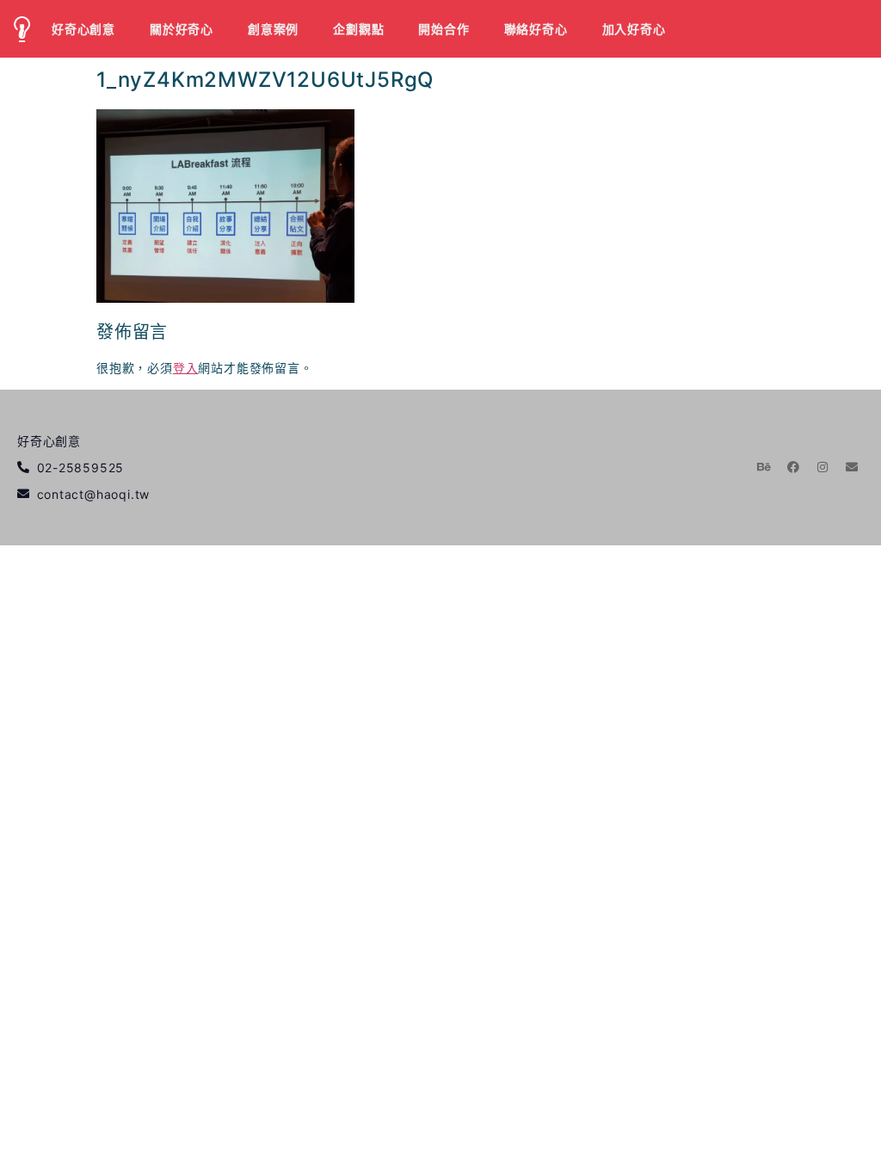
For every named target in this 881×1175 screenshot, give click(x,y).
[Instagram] (822, 467)
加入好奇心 (634, 29)
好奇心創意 (83, 29)
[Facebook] (793, 467)
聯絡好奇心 (536, 29)
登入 (186, 367)
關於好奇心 (181, 29)
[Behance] (765, 467)
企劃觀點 (358, 29)
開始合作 (443, 29)
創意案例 (273, 29)
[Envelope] (852, 467)
